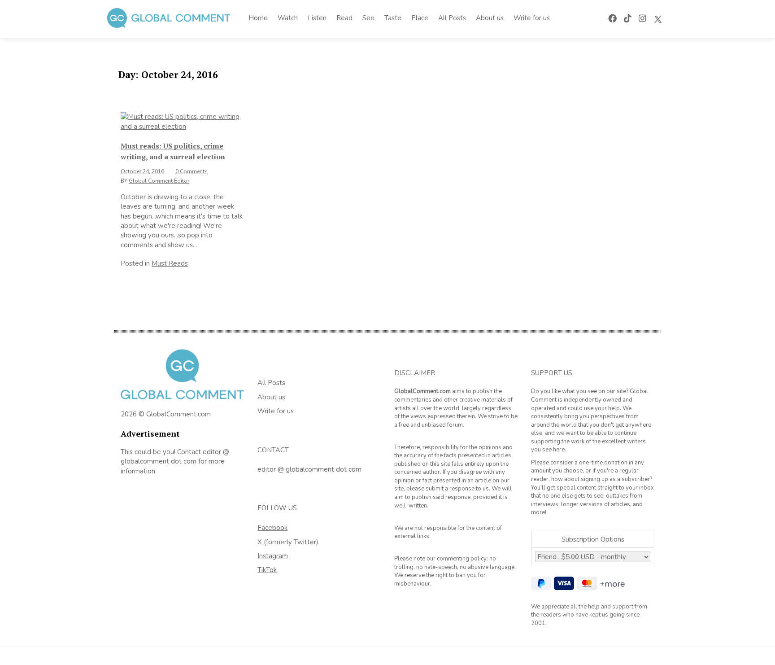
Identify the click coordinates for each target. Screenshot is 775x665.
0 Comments (191, 171)
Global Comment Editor (159, 180)
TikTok (267, 569)
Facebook (272, 527)
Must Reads (170, 263)
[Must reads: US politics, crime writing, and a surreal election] (182, 121)
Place (419, 17)
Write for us (532, 17)
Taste (392, 17)
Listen (317, 17)
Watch (288, 17)
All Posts (452, 17)
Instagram (272, 555)
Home (258, 17)
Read (344, 17)
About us (490, 17)
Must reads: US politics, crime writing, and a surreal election (173, 151)
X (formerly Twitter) (287, 542)
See (368, 17)
